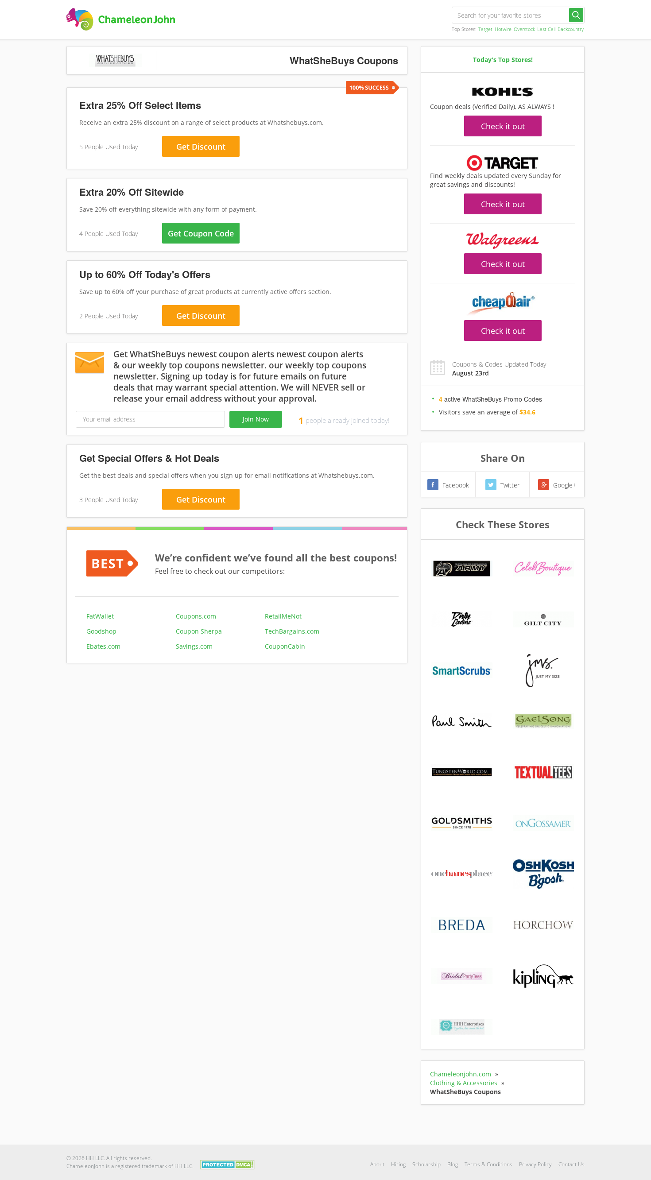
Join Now (256, 419)
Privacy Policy (535, 1164)
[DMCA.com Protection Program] (227, 1164)
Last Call (546, 29)
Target (485, 29)
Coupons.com (196, 616)
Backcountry (571, 29)
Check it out (503, 126)
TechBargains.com (292, 631)
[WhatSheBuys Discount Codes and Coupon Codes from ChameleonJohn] (120, 19)
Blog (452, 1164)
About (377, 1164)
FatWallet (100, 616)
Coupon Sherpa (199, 631)
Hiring (398, 1164)
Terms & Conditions (488, 1164)
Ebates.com (103, 646)
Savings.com (194, 646)
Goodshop (101, 631)
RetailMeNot (283, 616)
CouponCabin (285, 646)
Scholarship (426, 1164)
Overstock (524, 29)
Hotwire (503, 29)
